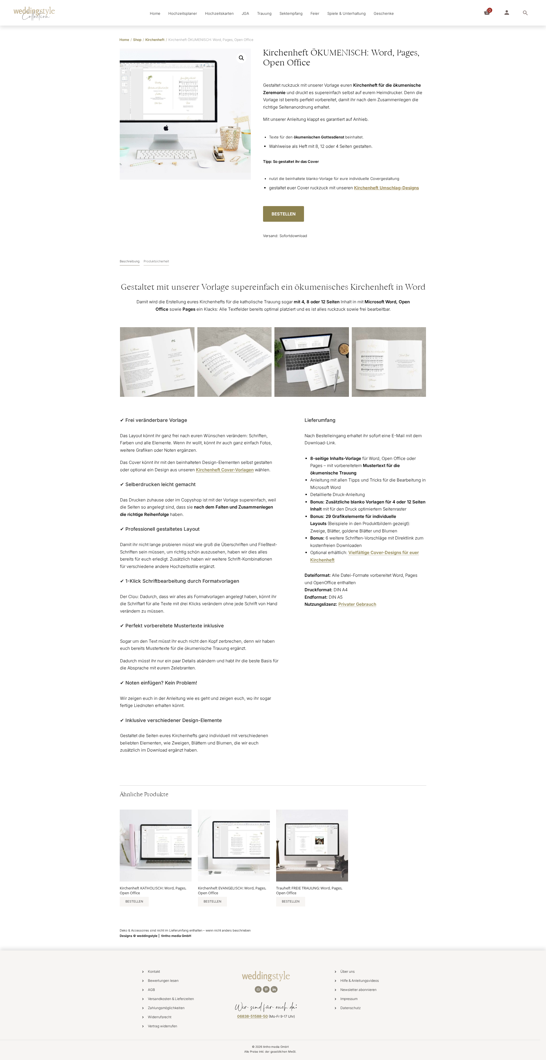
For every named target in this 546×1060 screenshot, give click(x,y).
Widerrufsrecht (159, 1017)
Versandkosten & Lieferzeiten (171, 999)
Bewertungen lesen (163, 980)
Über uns (347, 971)
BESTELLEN (283, 214)
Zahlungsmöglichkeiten (166, 1008)
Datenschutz (350, 1008)
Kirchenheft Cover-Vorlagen (225, 469)
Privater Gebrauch (357, 604)
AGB (151, 990)
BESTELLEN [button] (134, 901)
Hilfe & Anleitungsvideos (359, 980)
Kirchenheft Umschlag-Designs (386, 187)
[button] (241, 58)
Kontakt (154, 971)
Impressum (348, 999)
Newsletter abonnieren (358, 990)
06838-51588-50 (252, 1016)
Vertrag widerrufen (162, 1026)
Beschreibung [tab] (130, 261)
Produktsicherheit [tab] (156, 261)
